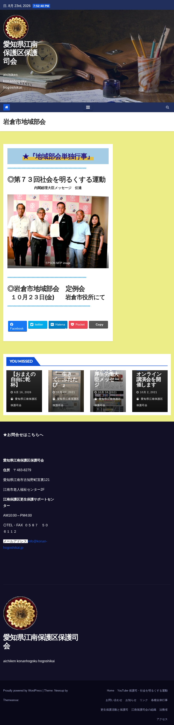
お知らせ (130, 700)
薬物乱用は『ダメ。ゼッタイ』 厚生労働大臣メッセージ (106, 371)
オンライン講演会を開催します (149, 379)
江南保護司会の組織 (143, 709)
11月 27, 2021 (65, 392)
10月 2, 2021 (148, 392)
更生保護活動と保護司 (114, 709)
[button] (167, 107)
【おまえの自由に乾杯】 (23, 379)
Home (110, 690)
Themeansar (10, 700)
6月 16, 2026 (22, 392)
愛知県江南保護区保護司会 (20, 53)
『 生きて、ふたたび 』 (65, 379)
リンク (144, 700)
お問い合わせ (114, 700)
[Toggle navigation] (88, 107)
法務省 (163, 709)
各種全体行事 (159, 700)
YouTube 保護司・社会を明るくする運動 (142, 690)
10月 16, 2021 (107, 392)
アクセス (162, 719)
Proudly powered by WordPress (23, 690)
